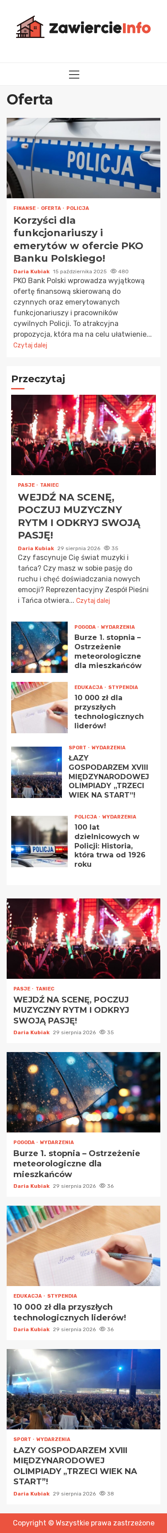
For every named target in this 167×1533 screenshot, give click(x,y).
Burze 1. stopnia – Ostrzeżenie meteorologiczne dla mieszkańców (39, 647)
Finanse (25, 208)
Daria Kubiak (32, 271)
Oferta (51, 208)
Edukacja (89, 687)
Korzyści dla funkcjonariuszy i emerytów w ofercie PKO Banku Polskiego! (83, 158)
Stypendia (123, 687)
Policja (77, 208)
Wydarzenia (118, 627)
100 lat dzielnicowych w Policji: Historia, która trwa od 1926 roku (39, 841)
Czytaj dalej (30, 345)
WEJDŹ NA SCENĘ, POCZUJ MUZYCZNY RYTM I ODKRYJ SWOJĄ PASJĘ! (83, 435)
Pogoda (85, 627)
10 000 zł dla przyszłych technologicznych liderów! (39, 707)
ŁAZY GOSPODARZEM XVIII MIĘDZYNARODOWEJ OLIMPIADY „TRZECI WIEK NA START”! (36, 772)
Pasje (27, 485)
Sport (78, 747)
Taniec (49, 485)
